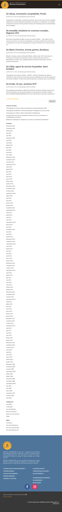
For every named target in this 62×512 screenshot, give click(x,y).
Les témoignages (21, 16)
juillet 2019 (9, 169)
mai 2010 (8, 352)
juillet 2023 (9, 145)
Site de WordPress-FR (12, 430)
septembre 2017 (10, 210)
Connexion (9, 422)
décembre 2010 (10, 342)
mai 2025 (8, 135)
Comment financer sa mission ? (41, 471)
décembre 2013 (10, 263)
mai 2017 (8, 217)
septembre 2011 (10, 325)
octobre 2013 (10, 268)
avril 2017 (9, 220)
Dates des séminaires (9, 475)
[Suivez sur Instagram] (35, 486)
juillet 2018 (9, 195)
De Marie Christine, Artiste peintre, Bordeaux (27, 50)
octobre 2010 (10, 347)
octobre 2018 (10, 191)
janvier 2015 (9, 236)
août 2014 (9, 246)
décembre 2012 (10, 292)
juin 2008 (8, 386)
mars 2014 (9, 258)
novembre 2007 (10, 393)
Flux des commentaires (12, 427)
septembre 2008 (10, 383)
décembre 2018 (10, 186)
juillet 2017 (9, 215)
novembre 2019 (10, 159)
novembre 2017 (10, 208)
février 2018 (9, 203)
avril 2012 (9, 309)
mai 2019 (8, 174)
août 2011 (9, 328)
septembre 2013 (10, 270)
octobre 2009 (10, 369)
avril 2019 (9, 176)
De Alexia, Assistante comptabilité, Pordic (26, 14)
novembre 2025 (10, 128)
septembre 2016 (10, 222)
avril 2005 (9, 398)
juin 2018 (8, 198)
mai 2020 (8, 150)
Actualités (9, 404)
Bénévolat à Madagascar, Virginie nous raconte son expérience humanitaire (27, 119)
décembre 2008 (10, 378)
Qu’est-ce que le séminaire (10, 473)
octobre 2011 (10, 323)
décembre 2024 (10, 138)
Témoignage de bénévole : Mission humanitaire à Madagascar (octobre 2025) (27, 110)
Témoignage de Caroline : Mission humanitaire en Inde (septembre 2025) (26, 108)
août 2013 (9, 272)
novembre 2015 (10, 229)
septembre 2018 (10, 193)
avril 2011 (9, 333)
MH (9, 16)
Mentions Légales (7, 496)
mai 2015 (8, 232)
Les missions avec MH (38, 468)
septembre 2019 (10, 164)
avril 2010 (9, 354)
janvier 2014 (9, 260)
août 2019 (9, 167)
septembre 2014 (10, 244)
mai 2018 (8, 200)
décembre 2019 (10, 157)
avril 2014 (9, 256)
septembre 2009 (10, 371)
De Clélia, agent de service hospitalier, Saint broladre (27, 67)
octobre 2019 (10, 162)
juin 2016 (8, 227)
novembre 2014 (10, 241)
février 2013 (9, 287)
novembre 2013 (10, 265)
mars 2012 (9, 311)
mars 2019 (9, 179)
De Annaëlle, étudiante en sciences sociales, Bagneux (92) (27, 31)
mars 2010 (9, 357)
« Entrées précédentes (12, 99)
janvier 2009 (9, 376)
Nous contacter (37, 482)
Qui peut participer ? (38, 473)
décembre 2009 (10, 364)
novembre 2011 (10, 321)
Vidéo (8, 416)
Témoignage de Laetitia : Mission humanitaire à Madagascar (23, 113)
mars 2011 (9, 335)
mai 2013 (8, 280)
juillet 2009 (9, 374)
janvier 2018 (9, 205)
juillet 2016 (9, 224)
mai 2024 (8, 140)
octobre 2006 (10, 395)
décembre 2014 (10, 239)
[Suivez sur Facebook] (27, 486)
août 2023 (9, 143)
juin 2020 (8, 147)
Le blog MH (9, 406)
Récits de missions (30, 16)
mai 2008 (8, 388)
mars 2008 (9, 390)
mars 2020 (9, 155)
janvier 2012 (9, 316)
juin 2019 (8, 171)
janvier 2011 (9, 340)
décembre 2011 (10, 318)
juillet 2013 (9, 275)
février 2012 (9, 313)
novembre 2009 (10, 366)
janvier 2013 (9, 289)
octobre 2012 (10, 297)
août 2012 (9, 301)
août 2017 (9, 212)
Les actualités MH (37, 480)
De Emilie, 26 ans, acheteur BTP (21, 84)
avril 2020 (9, 152)
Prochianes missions (8, 471)
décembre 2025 (10, 126)
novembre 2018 (10, 188)
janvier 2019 (9, 183)
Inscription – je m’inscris (9, 478)
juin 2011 (8, 330)
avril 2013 (9, 282)
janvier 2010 (9, 362)
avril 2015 (9, 234)
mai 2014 (8, 253)
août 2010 (9, 350)
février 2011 (9, 337)
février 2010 (9, 359)
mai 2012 (8, 306)
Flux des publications (12, 425)
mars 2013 (9, 285)
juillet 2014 (9, 248)
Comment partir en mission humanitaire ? (14, 468)
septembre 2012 (10, 299)
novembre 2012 (10, 294)
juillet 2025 (9, 130)
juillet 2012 (9, 304)
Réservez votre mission (12, 414)
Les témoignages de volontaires (41, 477)
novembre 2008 (10, 381)
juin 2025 (8, 133)
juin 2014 (8, 251)
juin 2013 (8, 277)
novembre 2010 (10, 345)
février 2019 (9, 181)
